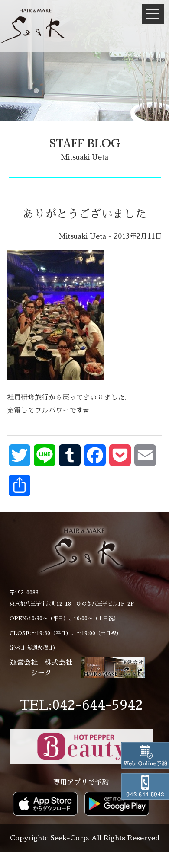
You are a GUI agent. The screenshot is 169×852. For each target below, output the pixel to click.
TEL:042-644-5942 (81, 705)
